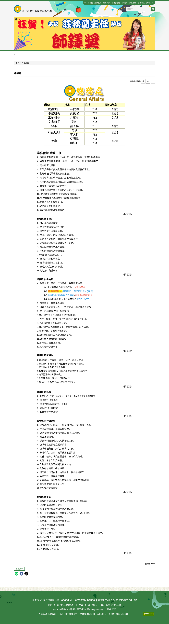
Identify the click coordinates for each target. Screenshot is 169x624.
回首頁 (90, 3)
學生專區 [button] (141, 3)
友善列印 (19, 569)
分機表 (70, 605)
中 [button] (148, 81)
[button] (16, 19)
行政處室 (25, 63)
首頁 (17, 63)
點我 (115, 109)
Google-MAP (96, 609)
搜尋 (153, 9)
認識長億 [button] (98, 3)
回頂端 (127, 214)
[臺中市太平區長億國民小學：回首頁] (17, 9)
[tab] (73, 48)
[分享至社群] (17, 574)
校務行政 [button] (106, 3)
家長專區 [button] (132, 3)
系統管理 (111, 609)
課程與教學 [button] (116, 3)
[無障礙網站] (141, 614)
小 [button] (143, 81)
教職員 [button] (124, 3)
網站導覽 (149, 3)
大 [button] (153, 81)
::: (85, 3)
